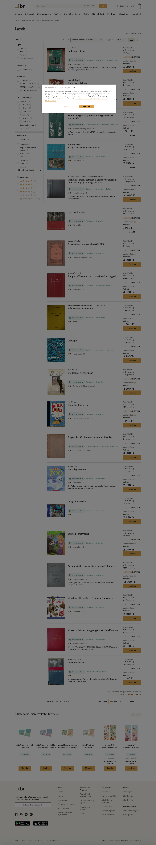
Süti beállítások (70, 107)
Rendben (86, 106)
